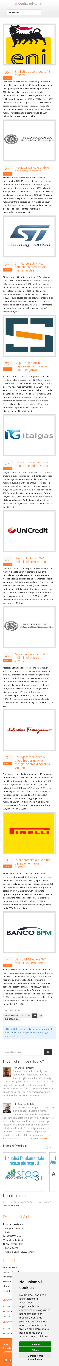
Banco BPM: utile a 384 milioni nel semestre (30, 961)
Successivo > (11, 1019)
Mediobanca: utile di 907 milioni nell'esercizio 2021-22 (31, 657)
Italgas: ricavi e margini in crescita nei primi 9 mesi (32, 464)
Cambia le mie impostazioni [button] (35, 1356)
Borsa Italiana (10, 1267)
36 (40, 1016)
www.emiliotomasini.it (30, 1095)
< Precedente (11, 1016)
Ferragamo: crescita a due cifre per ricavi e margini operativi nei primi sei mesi (32, 762)
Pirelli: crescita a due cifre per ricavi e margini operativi (32, 863)
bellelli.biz (44, 1138)
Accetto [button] (35, 1344)
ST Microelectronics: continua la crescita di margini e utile (30, 267)
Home (29, 4)
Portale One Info (12, 1286)
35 (35, 1016)
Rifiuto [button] (35, 1350)
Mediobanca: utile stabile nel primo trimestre (32, 169)
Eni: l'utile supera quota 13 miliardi (33, 73)
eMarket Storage (12, 1290)
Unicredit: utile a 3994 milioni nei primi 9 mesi (30, 560)
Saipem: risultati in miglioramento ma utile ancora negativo (31, 366)
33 (23, 1016)
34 (29, 1016)
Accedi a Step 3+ (12, 1306)
